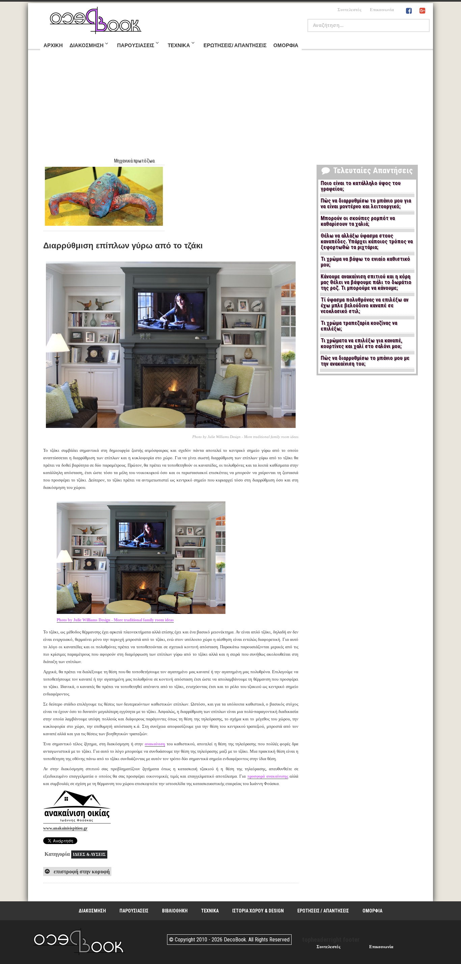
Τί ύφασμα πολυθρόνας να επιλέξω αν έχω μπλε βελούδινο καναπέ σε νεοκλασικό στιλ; (364, 305)
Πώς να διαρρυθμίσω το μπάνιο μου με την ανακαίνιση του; (365, 361)
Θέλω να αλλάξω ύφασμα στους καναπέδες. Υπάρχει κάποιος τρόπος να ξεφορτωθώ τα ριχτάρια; (367, 241)
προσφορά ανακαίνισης (267, 776)
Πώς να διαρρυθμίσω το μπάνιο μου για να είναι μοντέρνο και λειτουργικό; (366, 204)
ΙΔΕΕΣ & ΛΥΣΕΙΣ (89, 854)
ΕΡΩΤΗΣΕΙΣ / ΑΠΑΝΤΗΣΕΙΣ (323, 910)
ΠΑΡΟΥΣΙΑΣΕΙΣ (133, 910)
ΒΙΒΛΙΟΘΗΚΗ (175, 910)
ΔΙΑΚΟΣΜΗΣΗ (92, 910)
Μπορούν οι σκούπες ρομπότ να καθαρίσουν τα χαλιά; (358, 221)
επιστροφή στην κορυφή (81, 871)
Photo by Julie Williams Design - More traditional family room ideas (115, 620)
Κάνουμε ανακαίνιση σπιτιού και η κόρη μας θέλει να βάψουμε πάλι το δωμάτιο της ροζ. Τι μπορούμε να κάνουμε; (366, 282)
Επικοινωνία (382, 9)
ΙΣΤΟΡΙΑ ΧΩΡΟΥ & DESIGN (258, 910)
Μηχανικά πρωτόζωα (134, 160)
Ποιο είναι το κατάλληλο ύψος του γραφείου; (361, 186)
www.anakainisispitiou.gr (65, 828)
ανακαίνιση (155, 744)
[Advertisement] (230, 107)
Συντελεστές (349, 9)
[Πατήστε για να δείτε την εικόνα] (170, 429)
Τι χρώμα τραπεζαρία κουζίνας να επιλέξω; (359, 326)
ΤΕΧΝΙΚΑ (210, 910)
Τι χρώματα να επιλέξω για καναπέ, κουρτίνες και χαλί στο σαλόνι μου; (361, 343)
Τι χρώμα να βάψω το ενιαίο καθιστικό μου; (365, 262)
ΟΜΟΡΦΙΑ (372, 910)
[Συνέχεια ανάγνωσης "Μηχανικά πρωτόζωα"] (104, 196)
